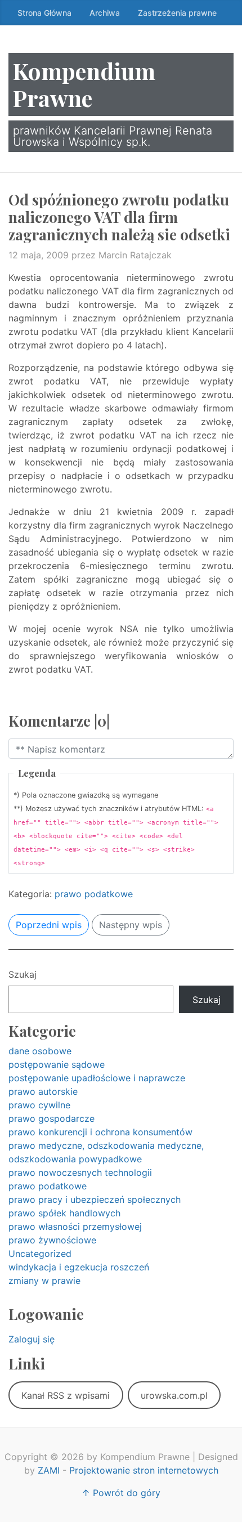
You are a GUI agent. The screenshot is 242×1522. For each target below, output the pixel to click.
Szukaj (22, 974)
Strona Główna (44, 12)
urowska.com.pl (174, 1395)
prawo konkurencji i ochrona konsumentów (100, 1132)
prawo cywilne (39, 1105)
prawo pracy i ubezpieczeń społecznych (94, 1199)
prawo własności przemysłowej (75, 1226)
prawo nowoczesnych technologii (80, 1172)
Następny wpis (130, 924)
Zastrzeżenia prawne (177, 12)
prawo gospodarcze (51, 1118)
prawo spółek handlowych (64, 1213)
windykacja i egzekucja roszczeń (78, 1267)
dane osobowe (39, 1051)
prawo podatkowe (94, 893)
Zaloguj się (31, 1339)
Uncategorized (39, 1253)
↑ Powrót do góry (121, 1492)
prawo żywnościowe (52, 1240)
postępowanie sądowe (56, 1064)
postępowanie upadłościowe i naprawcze (96, 1078)
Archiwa (104, 12)
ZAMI (49, 1470)
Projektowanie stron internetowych (143, 1470)
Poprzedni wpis (49, 924)
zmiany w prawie (44, 1280)
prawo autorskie (43, 1091)
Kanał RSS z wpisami (65, 1395)
